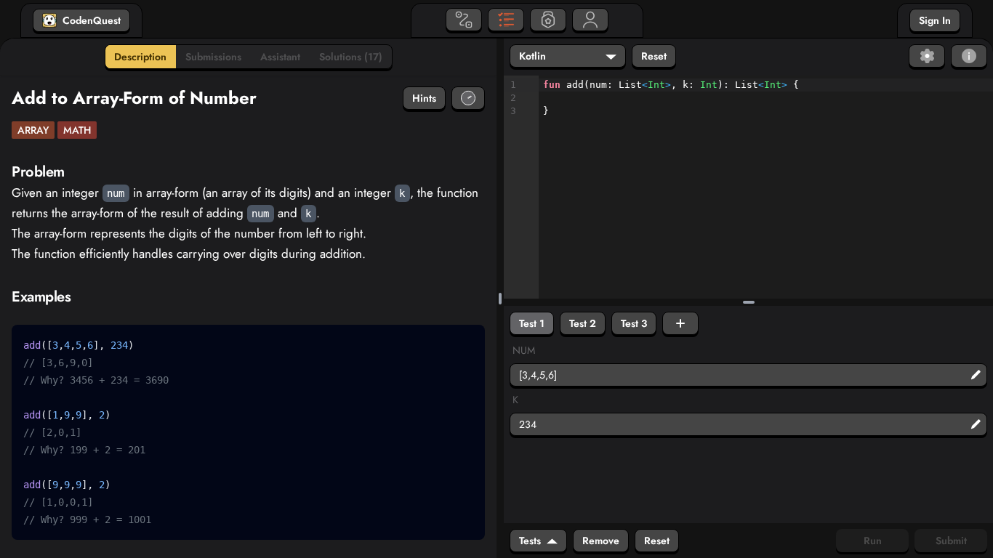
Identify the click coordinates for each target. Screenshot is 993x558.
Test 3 (634, 323)
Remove (600, 540)
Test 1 (531, 323)
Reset (654, 56)
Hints (424, 98)
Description (140, 56)
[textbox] (766, 98)
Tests (530, 540)
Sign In (935, 20)
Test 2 (582, 323)
